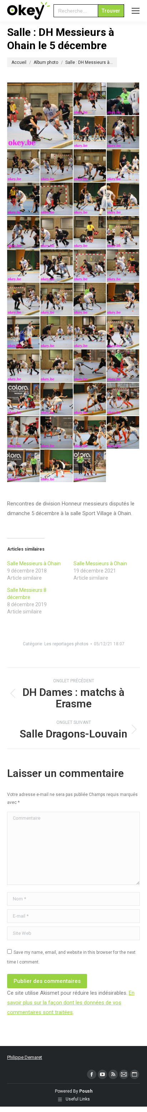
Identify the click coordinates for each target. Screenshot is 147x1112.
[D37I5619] (90, 399)
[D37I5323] (57, 199)
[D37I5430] (57, 299)
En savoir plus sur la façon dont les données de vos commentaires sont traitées (71, 1003)
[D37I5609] (57, 399)
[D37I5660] (90, 432)
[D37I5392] (57, 266)
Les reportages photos (66, 643)
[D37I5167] (123, 99)
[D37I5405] (90, 266)
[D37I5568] (90, 366)
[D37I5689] (23, 466)
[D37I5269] (90, 166)
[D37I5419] (23, 299)
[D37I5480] (57, 332)
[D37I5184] (90, 132)
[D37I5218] (123, 132)
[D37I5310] (23, 199)
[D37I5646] (123, 399)
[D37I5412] (123, 266)
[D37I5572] (123, 366)
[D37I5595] (23, 399)
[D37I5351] (57, 232)
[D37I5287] (123, 166)
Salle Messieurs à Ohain (34, 563)
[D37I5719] (90, 466)
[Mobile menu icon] (135, 10)
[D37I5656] (57, 432)
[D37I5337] (23, 232)
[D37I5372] (23, 266)
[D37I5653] (23, 432)
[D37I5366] (90, 232)
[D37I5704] (57, 466)
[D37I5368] (123, 232)
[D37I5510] (23, 366)
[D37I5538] (57, 366)
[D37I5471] (123, 299)
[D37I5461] (40, 116)
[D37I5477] (23, 332)
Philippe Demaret (24, 1057)
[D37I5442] (90, 299)
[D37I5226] (23, 166)
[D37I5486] (90, 332)
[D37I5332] (123, 199)
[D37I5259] (57, 166)
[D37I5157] (90, 99)
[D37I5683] (123, 432)
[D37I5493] (123, 332)
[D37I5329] (90, 199)
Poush (85, 1091)
